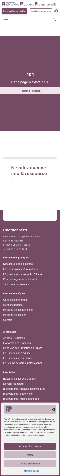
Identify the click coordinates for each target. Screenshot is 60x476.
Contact (7, 320)
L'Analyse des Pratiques (17, 343)
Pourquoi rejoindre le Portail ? (20, 279)
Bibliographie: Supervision (18, 393)
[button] (52, 409)
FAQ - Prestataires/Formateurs (20, 269)
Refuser (30, 455)
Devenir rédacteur (13, 383)
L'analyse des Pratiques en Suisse (22, 348)
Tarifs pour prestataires (16, 284)
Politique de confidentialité (18, 309)
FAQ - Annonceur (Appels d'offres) (22, 274)
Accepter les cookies (30, 446)
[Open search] (54, 19)
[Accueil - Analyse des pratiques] (30, 3)
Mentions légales (31, 471)
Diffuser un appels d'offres (18, 264)
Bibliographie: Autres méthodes (21, 398)
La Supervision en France (17, 358)
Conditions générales (15, 299)
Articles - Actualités (14, 338)
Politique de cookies (14, 315)
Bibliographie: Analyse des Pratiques (24, 388)
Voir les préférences (30, 463)
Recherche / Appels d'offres (14, 11)
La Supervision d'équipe (17, 353)
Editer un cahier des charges (19, 378)
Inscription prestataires (41, 11)
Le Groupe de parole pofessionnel (22, 363)
